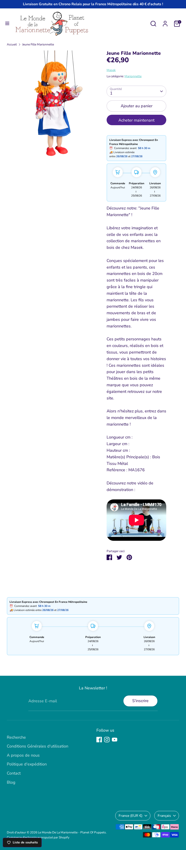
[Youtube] (114, 739)
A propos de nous (23, 755)
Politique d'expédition (27, 764)
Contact (14, 773)
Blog (11, 782)
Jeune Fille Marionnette (38, 44)
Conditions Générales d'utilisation (37, 746)
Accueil (12, 44)
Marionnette (133, 76)
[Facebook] (99, 739)
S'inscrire (140, 700)
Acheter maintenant (136, 120)
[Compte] (165, 22)
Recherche (16, 737)
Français (164, 815)
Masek (111, 70)
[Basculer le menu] (7, 23)
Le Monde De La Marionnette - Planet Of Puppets (72, 832)
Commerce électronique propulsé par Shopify (38, 837)
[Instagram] (107, 739)
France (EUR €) (130, 815)
